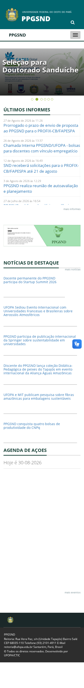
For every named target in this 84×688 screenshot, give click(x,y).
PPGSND (17, 35)
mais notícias (72, 269)
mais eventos (72, 592)
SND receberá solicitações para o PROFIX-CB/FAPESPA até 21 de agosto (41, 168)
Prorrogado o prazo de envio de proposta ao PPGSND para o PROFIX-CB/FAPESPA (41, 128)
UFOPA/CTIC (12, 655)
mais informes (71, 209)
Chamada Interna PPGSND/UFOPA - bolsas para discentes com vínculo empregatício (42, 148)
